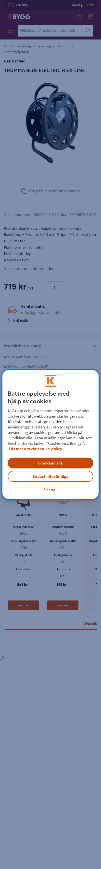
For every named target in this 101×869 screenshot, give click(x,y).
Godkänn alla (50, 463)
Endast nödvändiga (50, 476)
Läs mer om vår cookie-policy (35, 449)
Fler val (49, 490)
